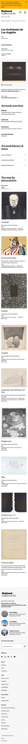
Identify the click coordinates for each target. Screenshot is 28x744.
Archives (3, 723)
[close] (26, 2)
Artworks (7, 21)
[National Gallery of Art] (14, 594)
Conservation (4, 717)
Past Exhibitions (5, 726)
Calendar (3, 681)
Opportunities (5, 700)
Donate (3, 697)
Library (3, 720)
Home (2, 21)
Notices (3, 738)
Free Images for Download (8, 708)
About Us (3, 665)
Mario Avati (4, 48)
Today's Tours (4, 684)
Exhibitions (4, 690)
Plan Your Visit (5, 678)
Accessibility (4, 687)
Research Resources (7, 165)
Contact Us (4, 671)
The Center (4, 714)
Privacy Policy (4, 740)
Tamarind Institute (6, 54)
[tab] (5, 187)
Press (2, 668)
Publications (4, 729)
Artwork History (6, 155)
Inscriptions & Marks (7, 160)
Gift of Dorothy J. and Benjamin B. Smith (11, 121)
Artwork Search (5, 711)
